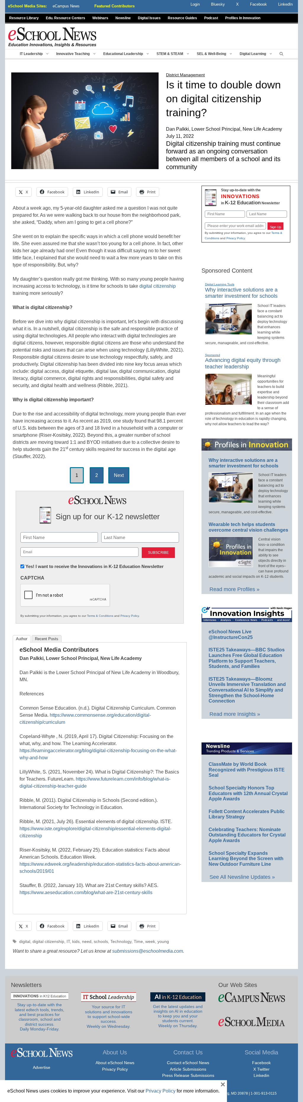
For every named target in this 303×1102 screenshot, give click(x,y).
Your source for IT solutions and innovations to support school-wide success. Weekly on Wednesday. (108, 1016)
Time (138, 941)
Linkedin (261, 1075)
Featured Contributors (114, 6)
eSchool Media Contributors (59, 649)
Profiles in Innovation (242, 18)
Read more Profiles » (234, 589)
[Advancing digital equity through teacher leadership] (228, 402)
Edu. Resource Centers (65, 18)
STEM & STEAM (170, 54)
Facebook (261, 1062)
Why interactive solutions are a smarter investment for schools (241, 293)
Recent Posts (46, 639)
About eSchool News (115, 1062)
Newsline (123, 18)
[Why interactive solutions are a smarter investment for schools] (228, 332)
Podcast (211, 18)
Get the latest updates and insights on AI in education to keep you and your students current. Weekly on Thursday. (178, 1016)
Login (195, 4)
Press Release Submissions (188, 1075)
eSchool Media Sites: (27, 6)
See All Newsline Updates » (242, 877)
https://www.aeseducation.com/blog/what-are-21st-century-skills (86, 892)
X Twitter (261, 1069)
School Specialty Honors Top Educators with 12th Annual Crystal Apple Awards (248, 793)
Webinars (100, 18)
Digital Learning (253, 54)
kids (76, 941)
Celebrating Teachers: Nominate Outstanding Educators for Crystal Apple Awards (247, 835)
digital (24, 941)
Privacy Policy (129, 615)
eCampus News (66, 6)
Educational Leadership (123, 54)
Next (119, 475)
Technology (120, 941)
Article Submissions (188, 1069)
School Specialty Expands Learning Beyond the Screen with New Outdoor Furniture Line (246, 859)
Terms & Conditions (100, 615)
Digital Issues (149, 18)
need (86, 941)
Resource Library (24, 18)
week (150, 941)
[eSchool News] (52, 36)
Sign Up (275, 227)
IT (68, 941)
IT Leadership (31, 54)
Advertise (41, 1067)
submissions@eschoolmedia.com (147, 951)
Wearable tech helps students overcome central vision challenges (248, 527)
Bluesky (218, 4)
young (163, 941)
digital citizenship (157, 286)
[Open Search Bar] (281, 53)
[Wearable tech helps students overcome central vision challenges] (231, 564)
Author (21, 639)
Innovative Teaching (73, 54)
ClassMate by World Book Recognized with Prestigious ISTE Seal (247, 770)
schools (101, 941)
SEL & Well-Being (211, 54)
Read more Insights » (234, 714)
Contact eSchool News (188, 1062)
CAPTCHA (32, 577)
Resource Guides (182, 18)
